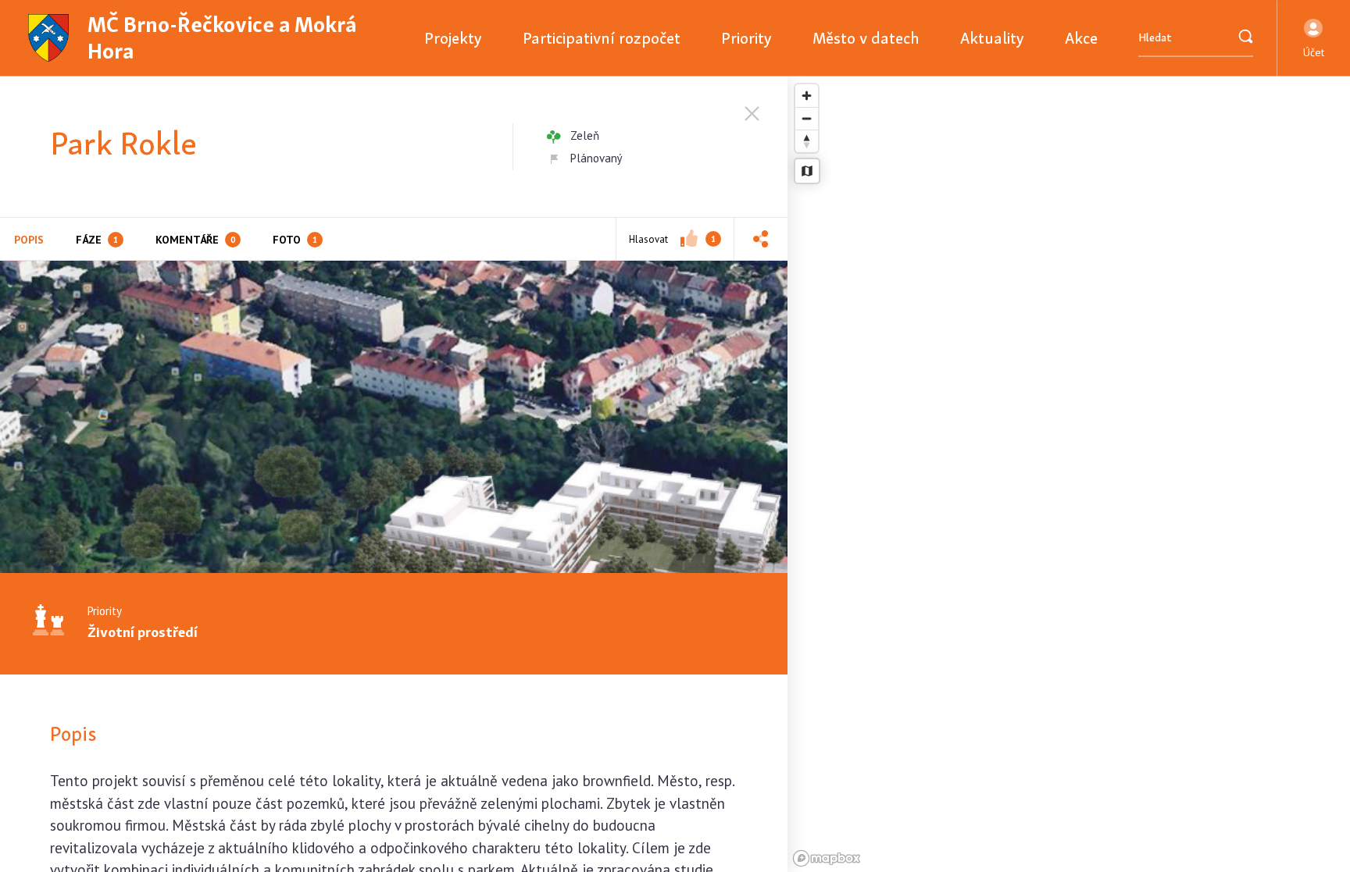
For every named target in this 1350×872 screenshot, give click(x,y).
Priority (746, 37)
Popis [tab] (29, 240)
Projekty (453, 37)
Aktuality (992, 37)
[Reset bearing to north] (806, 141)
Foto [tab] (295, 240)
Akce (1081, 37)
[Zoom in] (806, 95)
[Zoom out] (806, 118)
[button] (1313, 38)
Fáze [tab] (97, 240)
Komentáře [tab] (195, 240)
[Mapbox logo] (826, 858)
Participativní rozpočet (601, 37)
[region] (1069, 474)
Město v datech (866, 37)
